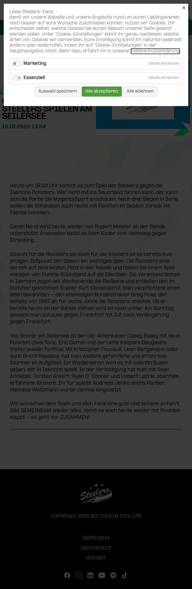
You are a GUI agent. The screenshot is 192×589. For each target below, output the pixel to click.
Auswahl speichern (57, 91)
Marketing (35, 63)
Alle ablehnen (140, 91)
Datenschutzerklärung (155, 51)
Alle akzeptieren (102, 91)
